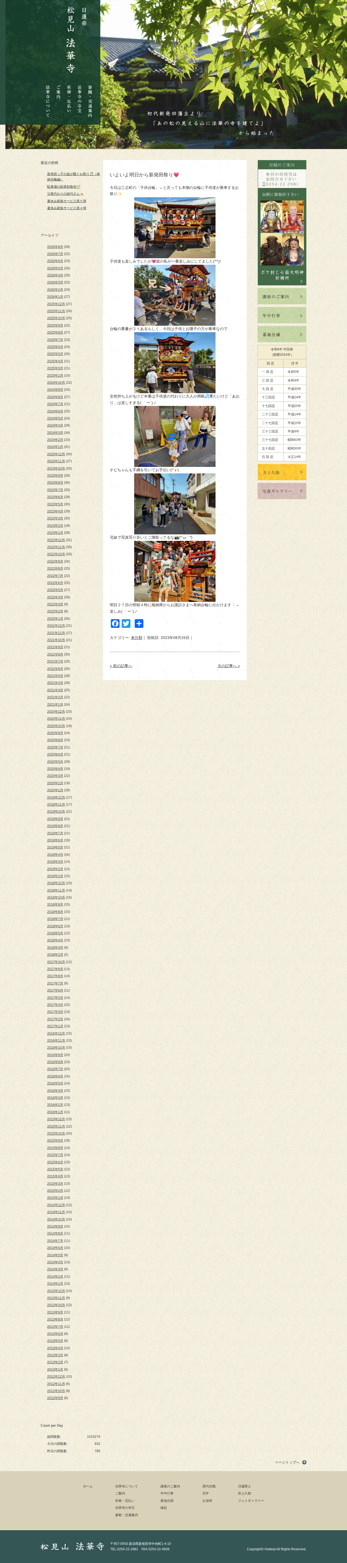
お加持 (207, 1501)
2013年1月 (55, 1369)
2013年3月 (55, 1355)
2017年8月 (55, 976)
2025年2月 (55, 375)
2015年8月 (55, 1148)
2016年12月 (56, 1033)
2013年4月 (55, 1348)
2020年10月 (56, 726)
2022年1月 (55, 619)
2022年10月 (56, 554)
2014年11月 (56, 1212)
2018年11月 (56, 890)
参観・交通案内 (90, 97)
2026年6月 (55, 261)
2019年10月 (56, 811)
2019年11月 (56, 804)
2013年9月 (55, 1312)
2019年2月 (55, 869)
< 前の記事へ (121, 666)
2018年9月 (55, 904)
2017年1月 (55, 1026)
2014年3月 (55, 1269)
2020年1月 (55, 790)
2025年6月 (55, 347)
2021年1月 (55, 704)
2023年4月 (55, 511)
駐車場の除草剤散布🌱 (64, 187)
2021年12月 (56, 626)
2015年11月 (56, 1126)
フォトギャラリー (251, 1501)
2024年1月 (55, 447)
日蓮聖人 (244, 1486)
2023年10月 (56, 468)
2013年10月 (56, 1305)
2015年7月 (55, 1155)
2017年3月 (55, 1012)
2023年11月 (56, 461)
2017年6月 (55, 990)
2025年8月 (55, 332)
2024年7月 (55, 404)
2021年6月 (55, 669)
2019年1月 (55, 876)
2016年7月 (55, 1069)
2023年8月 (55, 483)
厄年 (206, 1493)
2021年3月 (55, 690)
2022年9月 (55, 561)
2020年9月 (55, 733)
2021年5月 (55, 676)
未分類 (136, 637)
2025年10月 (56, 318)
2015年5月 (55, 1169)
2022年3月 (55, 604)
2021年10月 (56, 640)
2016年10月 (56, 1047)
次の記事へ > (229, 666)
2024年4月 (55, 425)
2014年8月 (55, 1233)
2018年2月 (55, 955)
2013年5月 (55, 1341)
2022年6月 (55, 583)
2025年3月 (55, 368)
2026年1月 (55, 297)
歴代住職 (209, 1486)
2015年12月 (56, 1119)
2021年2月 (55, 697)
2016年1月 (55, 1112)
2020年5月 (55, 762)
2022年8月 (55, 568)
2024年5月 (55, 418)
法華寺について (48, 98)
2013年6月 (55, 1334)
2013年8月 (55, 1319)
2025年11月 (56, 311)
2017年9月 (55, 969)
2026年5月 (55, 268)
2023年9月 (55, 475)
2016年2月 (55, 1105)
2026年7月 (55, 254)
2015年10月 (56, 1133)
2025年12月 (56, 304)
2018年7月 (55, 919)
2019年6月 (55, 840)
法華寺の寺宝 (80, 97)
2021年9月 (55, 647)
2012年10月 (56, 1391)
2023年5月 (55, 504)
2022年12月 (56, 540)
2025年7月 (55, 340)
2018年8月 (55, 912)
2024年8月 (55, 397)
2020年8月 (55, 740)
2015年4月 (55, 1176)
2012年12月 (56, 1376)
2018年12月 (56, 883)
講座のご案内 (170, 1486)
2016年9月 (55, 1055)
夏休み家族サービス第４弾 (66, 208)
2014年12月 (56, 1205)
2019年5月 (55, 847)
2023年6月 (55, 497)
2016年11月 (56, 1040)
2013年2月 (55, 1362)
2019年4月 (55, 855)
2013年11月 (56, 1298)
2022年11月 (56, 547)
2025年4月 (55, 361)
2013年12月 (56, 1291)
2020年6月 (55, 754)
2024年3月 (55, 433)
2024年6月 (55, 411)
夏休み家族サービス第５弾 (66, 201)
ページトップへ (287, 1462)
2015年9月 (55, 1140)
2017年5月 (55, 998)
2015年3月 (55, 1184)
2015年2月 (55, 1191)
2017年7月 (55, 983)
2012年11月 (56, 1384)
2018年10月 (56, 897)
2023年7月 (55, 490)
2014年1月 (55, 1284)
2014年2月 (55, 1276)
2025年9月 (55, 325)
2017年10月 (56, 962)
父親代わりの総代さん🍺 (65, 194)
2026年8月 (55, 247)
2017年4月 (55, 1005)
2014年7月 (55, 1241)
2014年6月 (55, 1248)
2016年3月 (55, 1098)
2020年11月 (56, 719)
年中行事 (167, 1493)
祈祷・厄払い (69, 94)
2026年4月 (55, 275)
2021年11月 (56, 633)
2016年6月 (55, 1076)
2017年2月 (55, 1019)
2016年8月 (55, 1062)
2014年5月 (55, 1255)
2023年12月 (56, 454)
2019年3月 (55, 862)
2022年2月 (55, 611)
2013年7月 (55, 1327)
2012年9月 (55, 1398)
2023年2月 (55, 526)
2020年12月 (56, 711)
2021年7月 (55, 661)
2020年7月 (55, 747)
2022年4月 (55, 597)
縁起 (163, 1508)
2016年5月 (55, 1083)
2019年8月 (55, 826)
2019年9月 (55, 819)
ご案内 (58, 87)
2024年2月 (55, 440)
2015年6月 (55, 1162)
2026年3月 (55, 282)
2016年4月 (55, 1091)
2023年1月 (55, 533)
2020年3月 (55, 776)
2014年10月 (56, 1219)
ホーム (88, 1486)
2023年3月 (55, 518)
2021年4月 (55, 683)
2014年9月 (55, 1226)
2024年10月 (56, 383)
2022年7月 (55, 576)
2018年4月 (55, 940)
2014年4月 (55, 1262)
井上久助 (244, 1493)
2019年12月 (56, 797)
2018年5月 (55, 933)
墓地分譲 (167, 1501)
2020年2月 (55, 783)
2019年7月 (55, 833)
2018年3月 (55, 948)
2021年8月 (55, 654)
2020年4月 (55, 769)
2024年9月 (55, 390)
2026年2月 (55, 290)
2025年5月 (55, 354)
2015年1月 (55, 1198)
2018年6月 (55, 926)
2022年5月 (55, 590)
